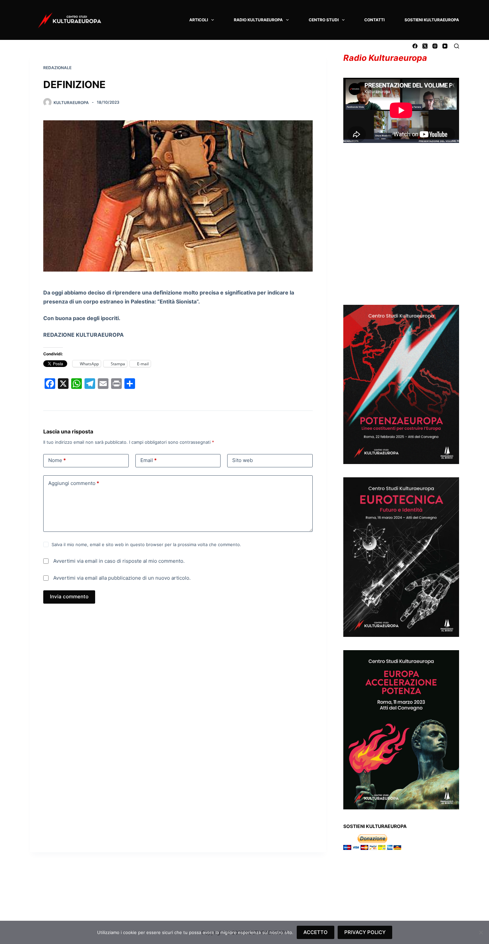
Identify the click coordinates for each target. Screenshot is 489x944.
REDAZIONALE (57, 67)
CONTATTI (374, 19)
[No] (480, 932)
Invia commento (69, 596)
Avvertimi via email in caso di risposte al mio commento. (119, 561)
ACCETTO (315, 932)
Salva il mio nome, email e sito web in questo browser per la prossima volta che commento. (146, 544)
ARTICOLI (198, 19)
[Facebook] (414, 46)
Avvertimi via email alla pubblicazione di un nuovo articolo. (122, 578)
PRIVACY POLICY (365, 932)
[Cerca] (456, 46)
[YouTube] (444, 46)
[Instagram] (434, 46)
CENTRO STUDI (324, 19)
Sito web (242, 460)
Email (148, 460)
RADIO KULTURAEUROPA (258, 19)
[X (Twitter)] (424, 46)
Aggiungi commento (73, 483)
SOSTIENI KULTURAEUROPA (432, 19)
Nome (57, 460)
